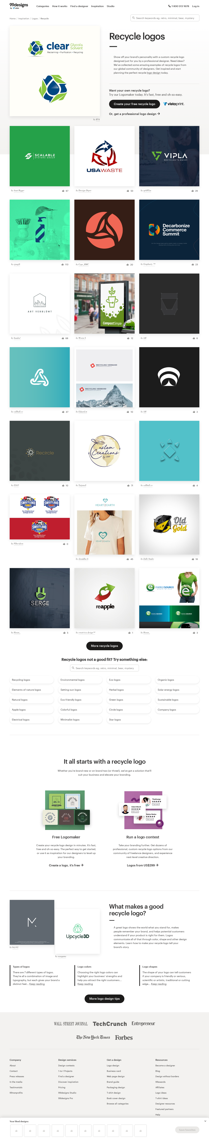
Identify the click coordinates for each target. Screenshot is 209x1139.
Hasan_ (17, 632)
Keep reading (37, 983)
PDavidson (18, 543)
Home (13, 18)
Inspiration (97, 6)
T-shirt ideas (161, 1098)
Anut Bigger (19, 190)
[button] (205, 1121)
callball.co (18, 411)
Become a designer (165, 1065)
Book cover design (116, 1098)
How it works (59, 6)
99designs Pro (65, 1098)
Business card (114, 1071)
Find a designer (79, 6)
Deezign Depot (84, 190)
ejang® (17, 264)
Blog (157, 1071)
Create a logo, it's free (64, 865)
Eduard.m (82, 411)
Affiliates (159, 1087)
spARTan (147, 190)
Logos (35, 18)
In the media (16, 1082)
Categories (42, 6)
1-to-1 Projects (65, 1071)
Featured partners (164, 1109)
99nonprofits (16, 1092)
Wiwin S (82, 337)
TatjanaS (82, 485)
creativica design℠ (86, 632)
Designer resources (165, 1103)
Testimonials (16, 1087)
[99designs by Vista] (19, 6)
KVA (98, 119)
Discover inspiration (68, 1082)
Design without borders (167, 1076)
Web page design (116, 1076)
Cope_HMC (83, 264)
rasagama (62, 956)
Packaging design (116, 1087)
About (13, 1065)
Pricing (61, 1087)
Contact (14, 1071)
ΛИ (144, 337)
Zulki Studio (148, 558)
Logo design (113, 1065)
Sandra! (17, 337)
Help (157, 1114)
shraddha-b (83, 558)
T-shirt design (114, 1092)
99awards (160, 1082)
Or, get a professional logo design (132, 114)
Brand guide (113, 1082)
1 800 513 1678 (180, 6)
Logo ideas (160, 1092)
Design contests (66, 1065)
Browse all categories (118, 1103)
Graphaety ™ (149, 264)
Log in (195, 6)
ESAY (16, 485)
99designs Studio (67, 1092)
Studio (110, 6)
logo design (153, 72)
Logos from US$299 (141, 865)
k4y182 (15, 947)
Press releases (17, 1076)
